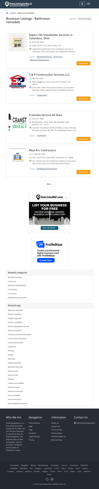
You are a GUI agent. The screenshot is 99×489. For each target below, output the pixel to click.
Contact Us (55, 426)
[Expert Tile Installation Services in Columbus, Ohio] (18, 42)
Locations (32, 433)
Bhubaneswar (43, 465)
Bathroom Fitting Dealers (39, 60)
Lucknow (10, 471)
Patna (59, 471)
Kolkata (85, 468)
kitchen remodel (14, 387)
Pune (66, 471)
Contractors (41, 136)
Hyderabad (48, 468)
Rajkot (72, 471)
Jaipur (64, 468)
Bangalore (24, 465)
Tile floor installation (15, 322)
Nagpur (45, 471)
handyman (12, 347)
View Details (83, 63)
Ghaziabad (23, 468)
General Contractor (15, 330)
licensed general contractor (17, 403)
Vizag (49, 474)
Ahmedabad (14, 465)
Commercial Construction (17, 338)
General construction (15, 391)
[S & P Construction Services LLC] (18, 82)
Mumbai (37, 471)
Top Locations (34, 423)
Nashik (52, 471)
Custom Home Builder (16, 383)
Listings (13, 13)
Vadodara (87, 471)
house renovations (14, 399)
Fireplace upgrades (14, 318)
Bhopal (33, 465)
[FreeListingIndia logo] (18, 4)
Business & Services (44, 57)
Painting (11, 379)
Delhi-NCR (84, 465)
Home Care (58, 57)
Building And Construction (47, 169)
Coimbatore (74, 465)
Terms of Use (56, 430)
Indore (56, 468)
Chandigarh (55, 465)
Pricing (31, 440)
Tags (30, 430)
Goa (31, 468)
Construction (42, 95)
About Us (55, 423)
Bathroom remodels (15, 310)
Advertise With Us (58, 436)
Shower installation (15, 314)
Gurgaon (38, 468)
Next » (49, 184)
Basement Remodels (15, 367)
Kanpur (70, 468)
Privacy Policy (56, 433)
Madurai (28, 471)
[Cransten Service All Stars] (18, 122)
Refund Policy (56, 440)
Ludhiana (19, 471)
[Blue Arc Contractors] (18, 157)
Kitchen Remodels (14, 363)
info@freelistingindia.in (85, 423)
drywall (10, 355)
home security (13, 371)
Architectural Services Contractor (20, 334)
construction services (15, 343)
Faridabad (13, 468)
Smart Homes (13, 375)
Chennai (64, 465)
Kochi (78, 468)
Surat (79, 471)
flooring (11, 351)
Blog (30, 426)
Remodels (11, 359)
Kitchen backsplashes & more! (19, 326)
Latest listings (34, 436)
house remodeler (14, 395)
